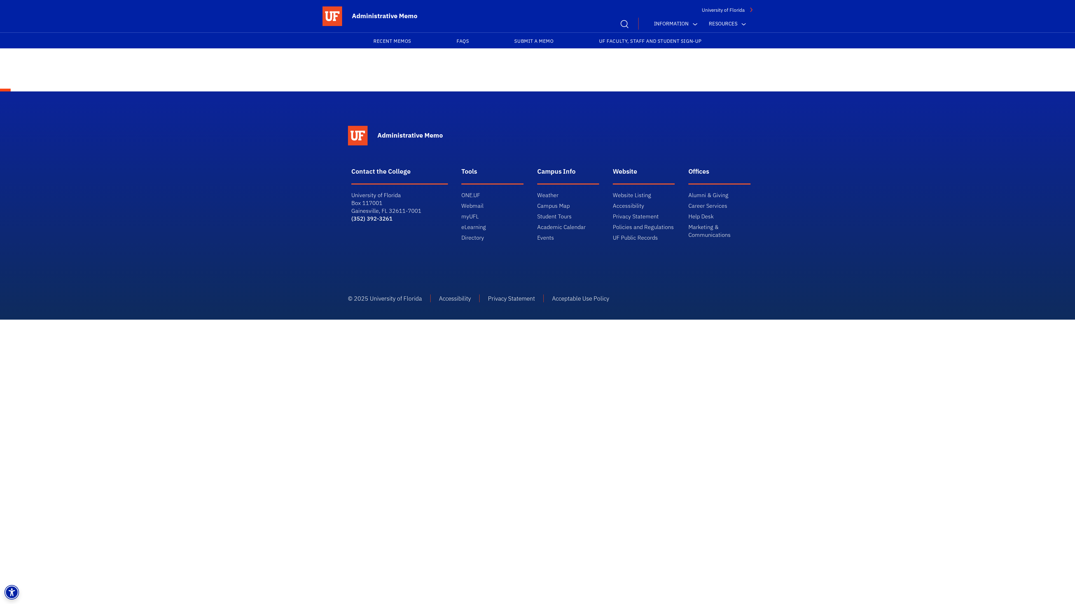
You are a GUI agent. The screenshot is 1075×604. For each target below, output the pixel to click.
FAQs (463, 41)
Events (545, 237)
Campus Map (553, 205)
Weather (547, 195)
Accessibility (628, 205)
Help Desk (701, 216)
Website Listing (632, 195)
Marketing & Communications (709, 231)
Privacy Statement (636, 216)
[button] (11, 592)
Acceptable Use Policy (580, 298)
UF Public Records (635, 237)
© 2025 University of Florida (385, 298)
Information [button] (671, 23)
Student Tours (554, 216)
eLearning (473, 227)
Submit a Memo (533, 41)
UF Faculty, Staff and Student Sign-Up (650, 41)
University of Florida (723, 10)
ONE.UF (470, 195)
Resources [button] (723, 23)
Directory (472, 237)
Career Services (707, 205)
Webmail (472, 205)
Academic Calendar (561, 227)
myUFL (470, 216)
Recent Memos (392, 41)
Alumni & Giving (708, 195)
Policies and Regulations (643, 227)
